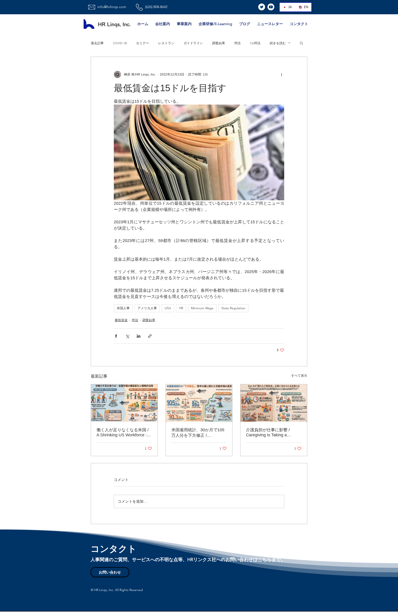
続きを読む (278, 43)
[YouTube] (270, 6)
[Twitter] (261, 6)
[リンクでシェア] (150, 336)
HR (181, 308)
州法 (237, 43)
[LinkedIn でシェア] (138, 336)
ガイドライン (193, 43)
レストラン (166, 43)
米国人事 (123, 308)
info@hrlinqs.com (111, 7)
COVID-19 (120, 43)
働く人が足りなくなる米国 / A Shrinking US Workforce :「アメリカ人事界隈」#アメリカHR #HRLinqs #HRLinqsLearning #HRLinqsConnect (123, 432)
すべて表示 (299, 375)
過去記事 (97, 43)
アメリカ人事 (147, 308)
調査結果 (218, 43)
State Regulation (233, 308)
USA (168, 308)
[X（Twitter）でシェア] (127, 336)
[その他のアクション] (281, 74)
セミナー (142, 43)
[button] (301, 43)
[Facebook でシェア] (116, 336)
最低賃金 (121, 320)
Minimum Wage (202, 308)
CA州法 (255, 43)
